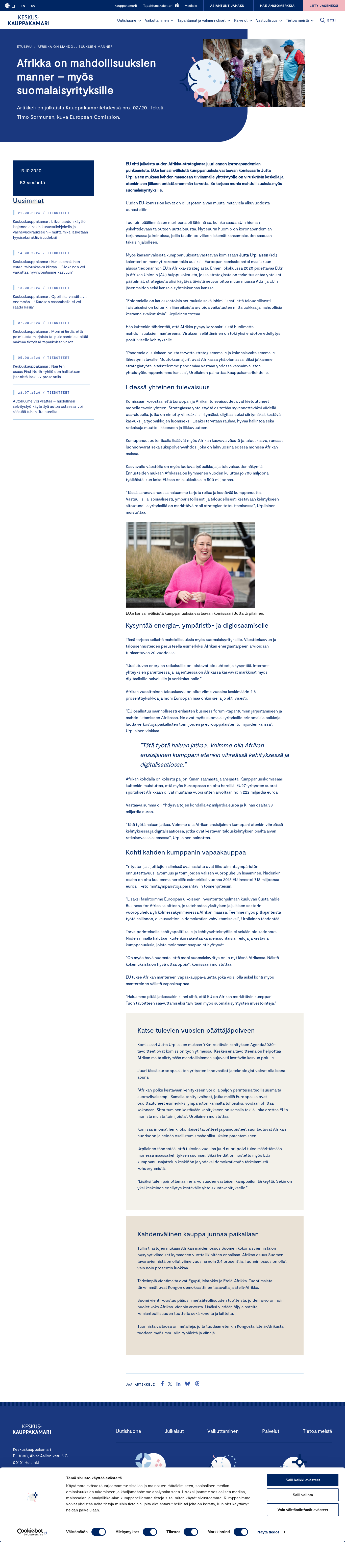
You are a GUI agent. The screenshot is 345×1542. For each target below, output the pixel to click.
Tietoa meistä (297, 20)
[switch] (150, 1532)
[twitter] (170, 1384)
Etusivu (24, 46)
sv (33, 6)
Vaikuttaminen (157, 20)
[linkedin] (178, 1384)
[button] (139, 21)
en (23, 6)
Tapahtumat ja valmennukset (201, 20)
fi (13, 6)
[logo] (28, 20)
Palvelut (241, 20)
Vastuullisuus (266, 20)
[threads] (197, 1384)
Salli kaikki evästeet (303, 1480)
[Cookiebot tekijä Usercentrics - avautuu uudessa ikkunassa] (33, 1532)
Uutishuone (126, 20)
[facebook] (162, 1384)
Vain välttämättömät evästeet (303, 1510)
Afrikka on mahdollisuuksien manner (75, 46)
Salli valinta (303, 1495)
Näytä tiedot (268, 1532)
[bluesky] (187, 1384)
